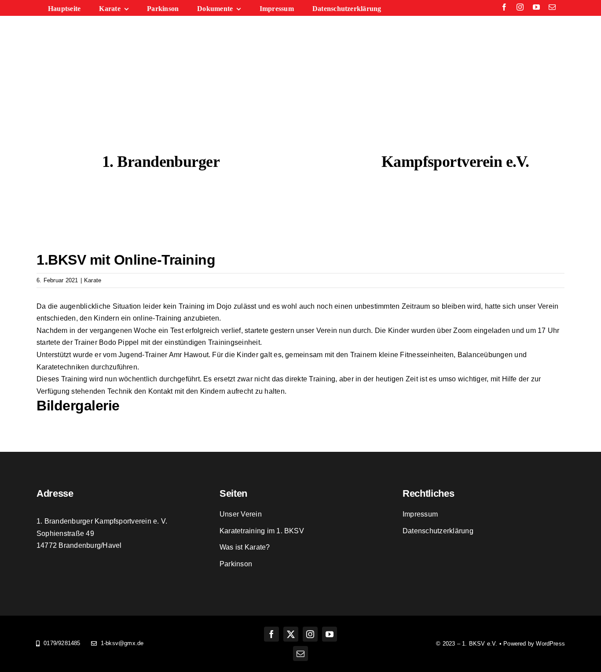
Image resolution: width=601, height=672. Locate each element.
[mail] (552, 7)
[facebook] (504, 7)
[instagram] (520, 7)
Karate (92, 280)
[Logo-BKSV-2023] (300, 85)
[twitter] (290, 634)
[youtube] (536, 7)
